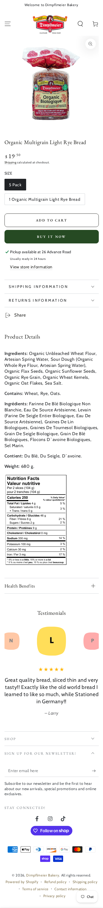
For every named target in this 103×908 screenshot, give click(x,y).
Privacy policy (54, 896)
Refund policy (55, 882)
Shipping (10, 162)
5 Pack (17, 186)
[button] (80, 24)
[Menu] (7, 24)
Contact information (70, 889)
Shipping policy (85, 882)
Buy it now (51, 236)
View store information (31, 266)
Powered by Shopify (22, 882)
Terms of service (35, 889)
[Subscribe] (95, 770)
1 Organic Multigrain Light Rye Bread (45, 201)
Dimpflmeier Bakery (42, 875)
